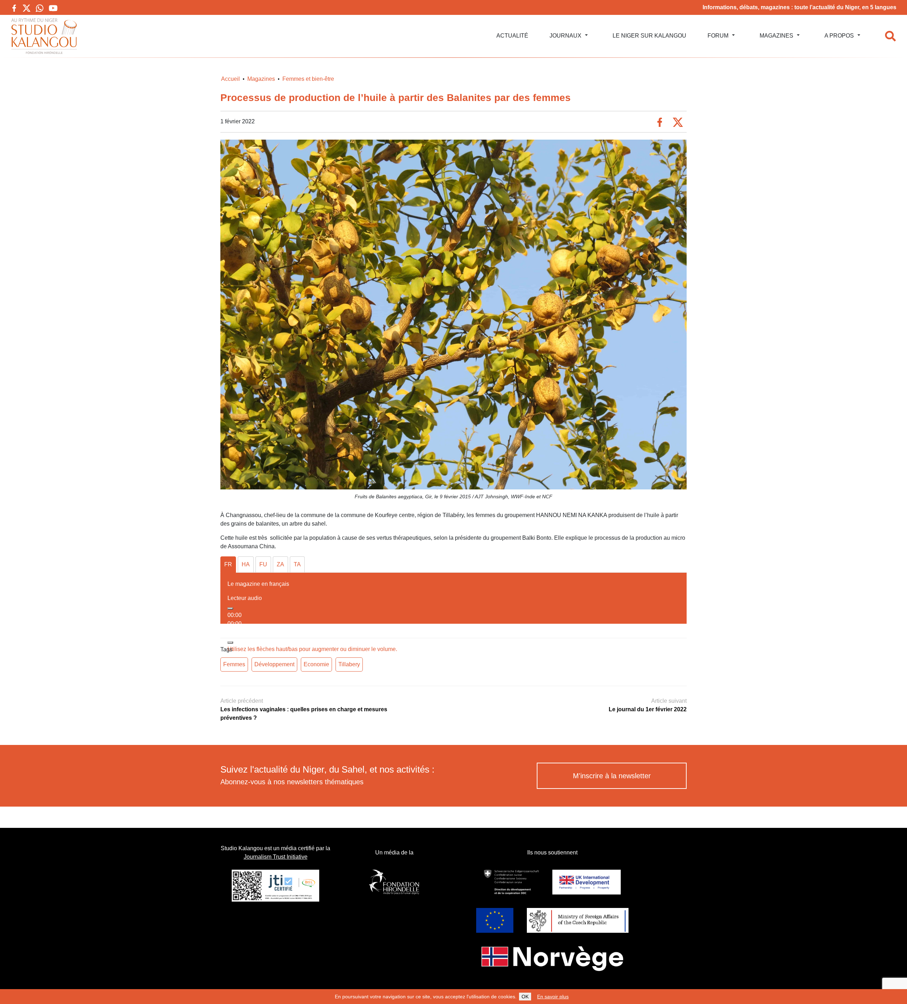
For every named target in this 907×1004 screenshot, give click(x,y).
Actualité (512, 36)
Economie (316, 664)
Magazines (776, 36)
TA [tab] (297, 564)
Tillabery (349, 664)
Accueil (230, 79)
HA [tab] (246, 564)
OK (525, 996)
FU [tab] (263, 564)
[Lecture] (230, 608)
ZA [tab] (280, 564)
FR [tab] (228, 564)
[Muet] (230, 642)
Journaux (565, 36)
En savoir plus (553, 996)
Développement (274, 664)
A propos (839, 36)
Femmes (234, 664)
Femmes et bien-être (308, 79)
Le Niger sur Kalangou (649, 36)
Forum (718, 36)
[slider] (312, 649)
